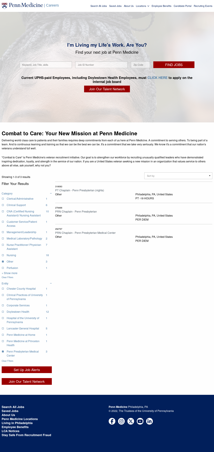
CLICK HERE (157, 77)
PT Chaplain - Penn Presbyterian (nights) (79, 190)
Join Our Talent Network (107, 88)
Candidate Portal (182, 6)
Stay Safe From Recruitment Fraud (26, 435)
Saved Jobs (115, 6)
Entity (5, 283)
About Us (129, 6)
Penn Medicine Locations (20, 419)
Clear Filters (7, 277)
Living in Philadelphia (17, 423)
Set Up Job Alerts (27, 369)
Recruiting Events (203, 6)
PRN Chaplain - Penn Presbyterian (76, 211)
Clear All (6, 186)
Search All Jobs (98, 6)
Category (7, 193)
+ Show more (9, 273)
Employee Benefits (161, 6)
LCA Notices (10, 431)
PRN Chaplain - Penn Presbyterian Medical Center (85, 233)
